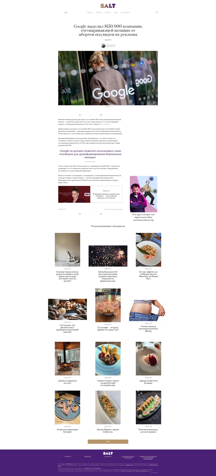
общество (62, 209)
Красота (108, 12)
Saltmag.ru (69, 463)
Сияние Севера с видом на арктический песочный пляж (108, 383)
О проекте (67, 456)
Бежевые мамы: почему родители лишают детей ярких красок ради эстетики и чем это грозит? (67, 276)
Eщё (108, 441)
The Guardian (105, 124)
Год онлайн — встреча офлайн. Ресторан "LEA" (108, 328)
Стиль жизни (125, 12)
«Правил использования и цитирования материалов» (134, 471)
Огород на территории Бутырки (67, 430)
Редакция (87, 456)
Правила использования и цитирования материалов (148, 458)
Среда (116, 12)
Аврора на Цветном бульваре (148, 382)
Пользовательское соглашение (128, 457)
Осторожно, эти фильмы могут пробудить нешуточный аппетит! (67, 328)
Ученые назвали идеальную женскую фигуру (148, 328)
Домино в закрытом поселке (67, 382)
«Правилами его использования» (92, 468)
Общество (108, 40)
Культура (99, 12)
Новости (90, 12)
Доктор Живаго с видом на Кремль (108, 430)
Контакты (107, 456)
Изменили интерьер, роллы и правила (148, 430)
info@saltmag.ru (130, 465)
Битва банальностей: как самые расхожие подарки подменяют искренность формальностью (108, 276)
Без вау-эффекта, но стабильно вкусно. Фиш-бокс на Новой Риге (148, 275)
